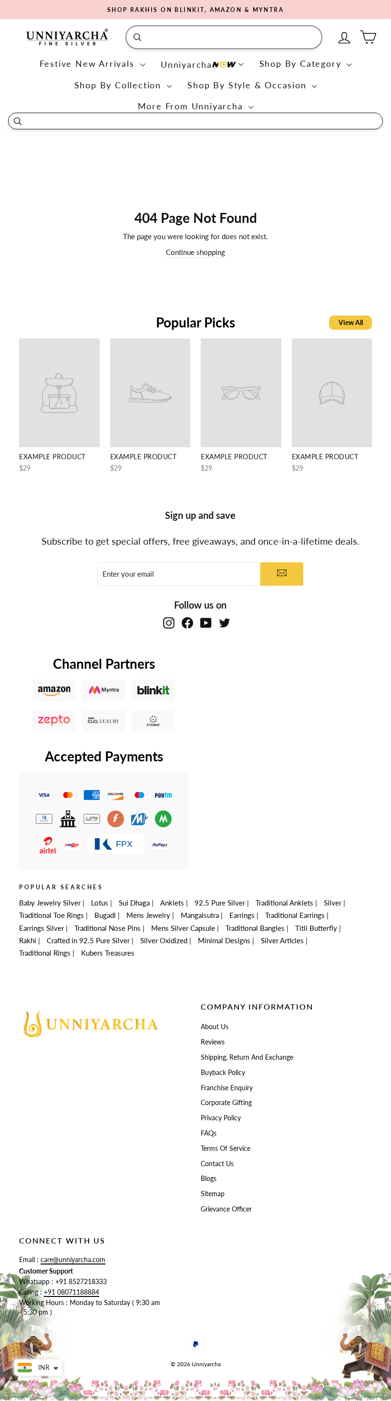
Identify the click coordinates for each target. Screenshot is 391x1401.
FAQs (208, 1133)
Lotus (99, 902)
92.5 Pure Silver (220, 902)
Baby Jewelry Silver (50, 902)
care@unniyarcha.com (73, 1260)
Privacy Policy (221, 1118)
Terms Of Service (225, 1148)
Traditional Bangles (255, 928)
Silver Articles (282, 940)
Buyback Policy (223, 1072)
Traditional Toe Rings (51, 915)
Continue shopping (195, 252)
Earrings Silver (41, 928)
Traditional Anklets (284, 902)
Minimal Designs (224, 940)
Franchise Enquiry (227, 1088)
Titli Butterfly (316, 928)
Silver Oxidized (163, 940)
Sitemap (213, 1194)
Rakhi (27, 940)
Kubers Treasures (107, 952)
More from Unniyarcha (192, 106)
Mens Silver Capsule (183, 928)
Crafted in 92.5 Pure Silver (88, 940)
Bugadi (105, 915)
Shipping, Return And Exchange (247, 1057)
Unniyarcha (186, 64)
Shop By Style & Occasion (248, 85)
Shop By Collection (119, 85)
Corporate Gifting (226, 1102)
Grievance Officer (226, 1209)
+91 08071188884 (71, 1292)
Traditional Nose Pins (107, 928)
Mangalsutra (200, 915)
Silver (332, 902)
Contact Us (217, 1164)
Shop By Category (302, 63)
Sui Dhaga (134, 902)
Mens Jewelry (148, 915)
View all (351, 322)
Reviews (213, 1042)
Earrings (242, 915)
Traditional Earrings (295, 915)
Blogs (208, 1178)
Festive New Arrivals (89, 63)
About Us (214, 1027)
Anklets (172, 902)
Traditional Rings (45, 952)
